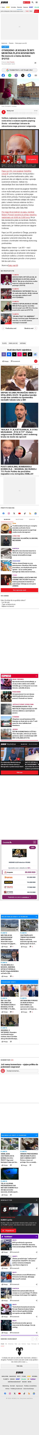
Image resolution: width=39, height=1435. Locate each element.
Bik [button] (6, 1344)
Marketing (6, 1386)
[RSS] (30, 513)
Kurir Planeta (10, 62)
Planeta (11, 43)
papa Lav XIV (13, 343)
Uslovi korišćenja (28, 1388)
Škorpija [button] (33, 1344)
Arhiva (7, 1388)
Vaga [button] (28, 1344)
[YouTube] (24, 354)
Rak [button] (16, 1344)
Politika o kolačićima (30, 1386)
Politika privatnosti (16, 1388)
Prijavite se (10, 1230)
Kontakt (12, 1386)
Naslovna (4, 43)
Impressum (19, 1386)
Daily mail (12, 265)
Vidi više (19, 1366)
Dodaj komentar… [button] (13, 1071)
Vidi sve (19, 772)
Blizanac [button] (11, 1344)
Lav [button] (19, 1344)
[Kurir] (4, 2)
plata (4, 343)
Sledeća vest (28, 328)
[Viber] (4, 354)
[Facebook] (9, 354)
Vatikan (23, 343)
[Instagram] (19, 354)
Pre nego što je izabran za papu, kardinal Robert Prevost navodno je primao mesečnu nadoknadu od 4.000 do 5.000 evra (19, 214)
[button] (35, 63)
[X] (14, 354)
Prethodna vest (11, 328)
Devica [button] (24, 1344)
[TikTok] (30, 354)
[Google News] (35, 354)
